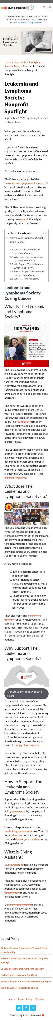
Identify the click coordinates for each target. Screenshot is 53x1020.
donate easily (12, 892)
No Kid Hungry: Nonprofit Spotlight (19, 975)
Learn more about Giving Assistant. (26, 22)
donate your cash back (28, 839)
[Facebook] (26, 1008)
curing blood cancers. (27, 745)
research (23, 219)
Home (7, 62)
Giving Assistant (13, 864)
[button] (44, 7)
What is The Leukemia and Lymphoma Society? (27, 251)
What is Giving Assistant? (27, 278)
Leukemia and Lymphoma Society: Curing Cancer (27, 239)
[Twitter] (19, 1008)
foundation (22, 421)
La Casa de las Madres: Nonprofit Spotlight (22, 968)
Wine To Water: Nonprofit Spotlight (19, 987)
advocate (17, 811)
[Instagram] (33, 1008)
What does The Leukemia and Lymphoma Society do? (28, 259)
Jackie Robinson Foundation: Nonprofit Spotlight (26, 981)
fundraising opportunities (19, 831)
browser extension (20, 904)
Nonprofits (20, 62)
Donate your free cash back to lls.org (24, 693)
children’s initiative (15, 477)
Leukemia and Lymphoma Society (23, 183)
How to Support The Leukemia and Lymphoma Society (29, 273)
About (12, 999)
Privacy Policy (25, 999)
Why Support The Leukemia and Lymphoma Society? (29, 266)
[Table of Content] (43, 233)
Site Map (39, 999)
